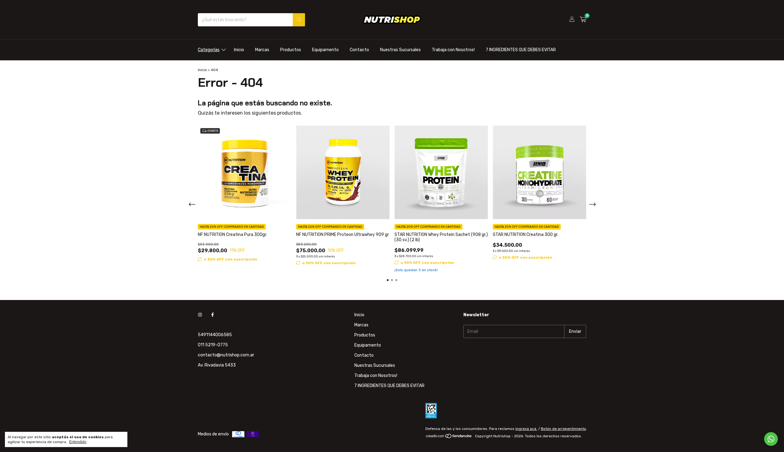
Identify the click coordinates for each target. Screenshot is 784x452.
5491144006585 (215, 334)
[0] (583, 19)
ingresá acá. (526, 429)
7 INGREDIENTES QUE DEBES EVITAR (521, 49)
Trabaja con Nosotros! (453, 49)
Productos (290, 49)
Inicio (239, 49)
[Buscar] (299, 19)
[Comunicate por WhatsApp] (771, 439)
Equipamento (325, 49)
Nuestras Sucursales (400, 49)
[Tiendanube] (449, 437)
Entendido (77, 442)
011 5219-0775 (213, 345)
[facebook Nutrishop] (212, 314)
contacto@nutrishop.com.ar (226, 355)
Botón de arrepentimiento (563, 429)
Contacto (359, 49)
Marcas (262, 49)
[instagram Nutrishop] (200, 314)
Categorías (209, 49)
